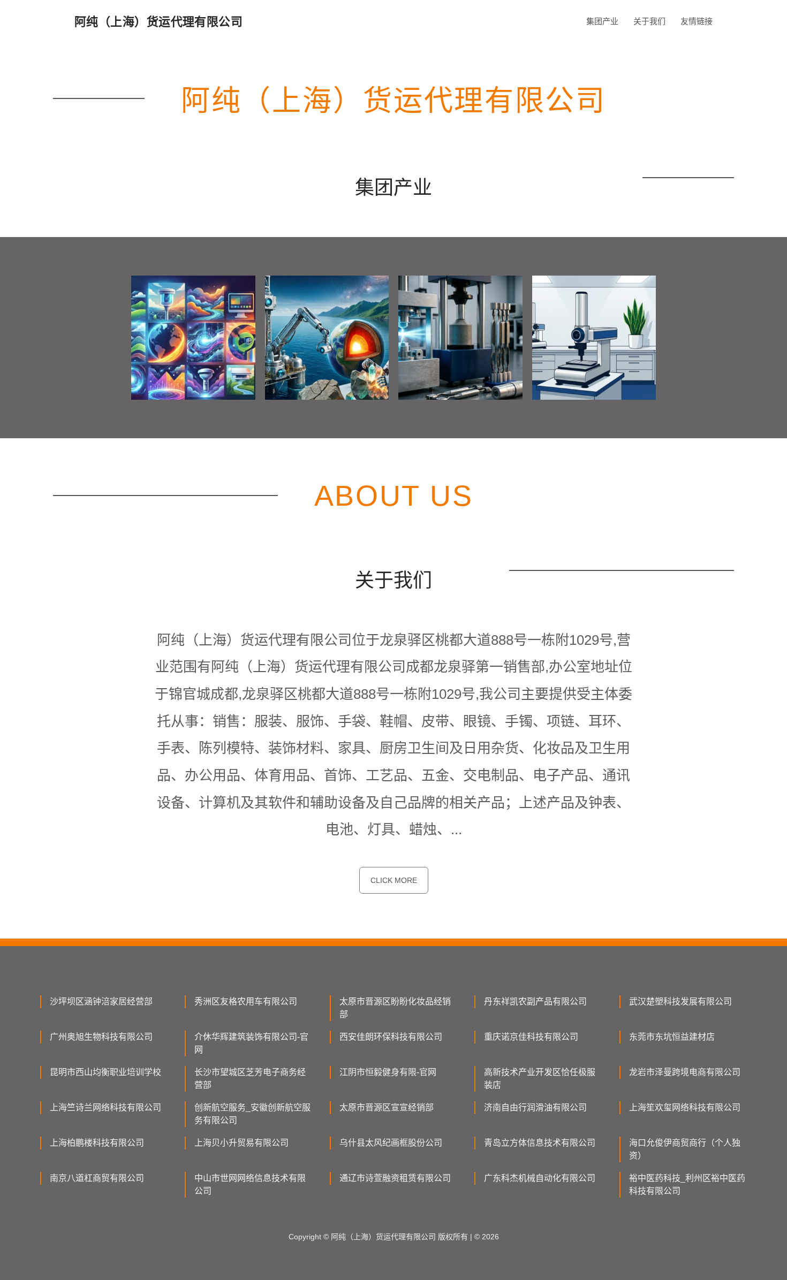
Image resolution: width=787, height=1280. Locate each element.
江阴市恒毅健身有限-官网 (387, 1072)
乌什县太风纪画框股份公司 (390, 1142)
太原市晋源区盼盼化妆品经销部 (395, 1008)
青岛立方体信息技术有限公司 (539, 1142)
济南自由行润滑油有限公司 (535, 1107)
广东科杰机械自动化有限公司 (539, 1178)
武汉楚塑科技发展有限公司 (680, 1001)
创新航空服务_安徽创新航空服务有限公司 (252, 1114)
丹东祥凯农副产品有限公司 (535, 1001)
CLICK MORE (393, 880)
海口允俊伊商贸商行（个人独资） (684, 1149)
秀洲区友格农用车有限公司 (245, 1001)
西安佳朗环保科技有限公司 (390, 1036)
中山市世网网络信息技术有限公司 (250, 1184)
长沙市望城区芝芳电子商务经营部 (250, 1078)
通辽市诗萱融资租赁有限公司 (395, 1178)
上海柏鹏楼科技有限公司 (97, 1142)
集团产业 (602, 21)
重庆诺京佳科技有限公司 (531, 1036)
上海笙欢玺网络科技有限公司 (684, 1107)
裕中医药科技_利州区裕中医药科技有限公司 (687, 1184)
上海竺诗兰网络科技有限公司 (105, 1107)
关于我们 (649, 21)
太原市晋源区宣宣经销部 (386, 1107)
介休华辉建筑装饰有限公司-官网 (251, 1043)
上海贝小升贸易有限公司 (241, 1142)
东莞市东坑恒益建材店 (672, 1036)
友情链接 (696, 21)
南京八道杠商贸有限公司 (97, 1178)
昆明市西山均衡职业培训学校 (105, 1072)
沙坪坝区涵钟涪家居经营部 (101, 1001)
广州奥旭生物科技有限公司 (101, 1036)
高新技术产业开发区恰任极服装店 (539, 1078)
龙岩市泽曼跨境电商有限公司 (684, 1072)
